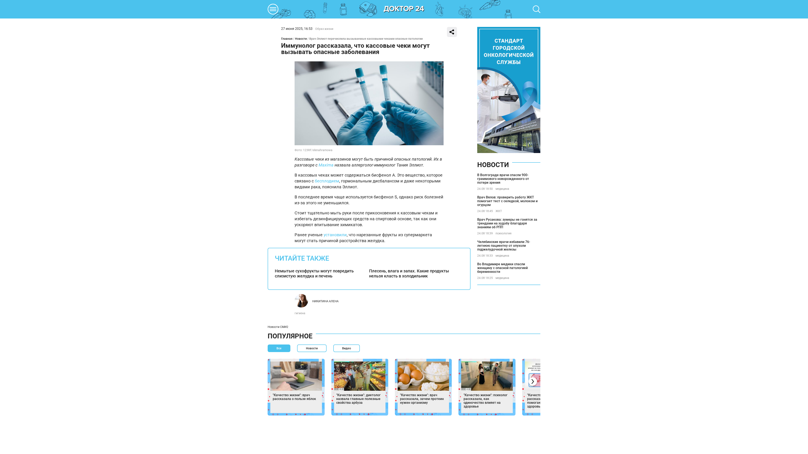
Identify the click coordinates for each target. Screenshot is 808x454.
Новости (301, 38)
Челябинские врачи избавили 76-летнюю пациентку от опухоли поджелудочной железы (503, 245)
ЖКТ (499, 211)
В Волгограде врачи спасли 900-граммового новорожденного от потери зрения (503, 179)
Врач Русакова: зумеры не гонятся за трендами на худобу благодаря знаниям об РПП (507, 223)
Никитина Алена (325, 301)
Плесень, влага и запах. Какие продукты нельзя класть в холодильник (409, 273)
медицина (502, 188)
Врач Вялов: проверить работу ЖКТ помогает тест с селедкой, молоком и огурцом (507, 201)
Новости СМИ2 (278, 327)
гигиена (300, 313)
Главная (286, 38)
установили (335, 234)
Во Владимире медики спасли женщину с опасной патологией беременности (502, 268)
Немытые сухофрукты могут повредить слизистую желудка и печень (314, 273)
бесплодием (327, 180)
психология (504, 233)
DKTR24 (404, 9)
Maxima (326, 165)
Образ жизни (324, 28)
